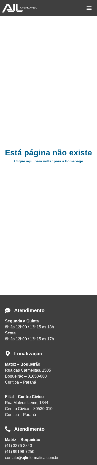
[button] (89, 8)
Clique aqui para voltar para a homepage (48, 161)
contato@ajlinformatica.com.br (31, 458)
